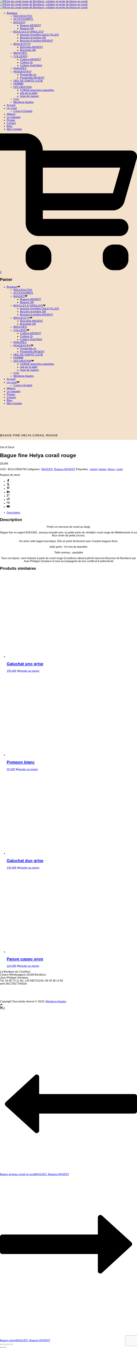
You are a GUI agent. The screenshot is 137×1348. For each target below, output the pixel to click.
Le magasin (14, 117)
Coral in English (22, 111)
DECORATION (22, 87)
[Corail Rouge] (44, 4)
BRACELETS (21, 44)
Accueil (11, 105)
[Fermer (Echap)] (11, 1344)
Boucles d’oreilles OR (33, 37)
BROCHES (20, 53)
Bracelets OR (28, 50)
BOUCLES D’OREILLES (28, 31)
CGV (16, 99)
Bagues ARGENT (30, 25)
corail (119, 469)
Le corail (12, 108)
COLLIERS (20, 56)
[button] (28, 670)
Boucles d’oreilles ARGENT (36, 40)
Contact (11, 123)
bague (102, 469)
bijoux (111, 469)
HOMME (18, 83)
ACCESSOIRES (23, 19)
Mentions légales (23, 102)
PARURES (20, 68)
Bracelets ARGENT (31, 47)
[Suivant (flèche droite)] (4, 1347)
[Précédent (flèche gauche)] (1, 1347)
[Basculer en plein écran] (4, 1344)
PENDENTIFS (22, 71)
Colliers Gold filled (31, 65)
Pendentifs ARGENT (32, 77)
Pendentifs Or (28, 74)
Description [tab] (13, 512)
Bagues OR (27, 28)
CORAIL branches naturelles (37, 90)
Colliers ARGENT (30, 59)
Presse (11, 120)
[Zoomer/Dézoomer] (1, 1344)
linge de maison (29, 96)
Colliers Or (26, 62)
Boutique (12, 13)
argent (93, 469)
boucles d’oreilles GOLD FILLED (39, 34)
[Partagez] (8, 1344)
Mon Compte (14, 129)
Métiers (11, 114)
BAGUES (19, 22)
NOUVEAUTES (22, 16)
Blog (9, 126)
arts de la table (28, 93)
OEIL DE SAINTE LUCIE (28, 80)
